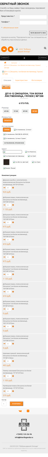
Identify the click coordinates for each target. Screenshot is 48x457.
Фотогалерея (36, 80)
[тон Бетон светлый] (21, 162)
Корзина (42, 58)
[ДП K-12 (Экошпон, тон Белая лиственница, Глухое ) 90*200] (24, 73)
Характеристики (21, 80)
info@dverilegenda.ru (24, 437)
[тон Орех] (36, 162)
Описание (7, 80)
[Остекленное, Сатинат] (22, 129)
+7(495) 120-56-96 (24, 434)
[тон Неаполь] (30, 151)
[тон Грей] (31, 156)
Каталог (5, 58)
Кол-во (4, 400)
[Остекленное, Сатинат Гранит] (15, 138)
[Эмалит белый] (9, 168)
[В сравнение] (8, 86)
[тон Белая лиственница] (12, 151)
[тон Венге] (6, 162)
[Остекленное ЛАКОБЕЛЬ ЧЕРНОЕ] (16, 134)
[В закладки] (4, 86)
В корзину (16, 403)
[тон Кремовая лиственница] (14, 156)
